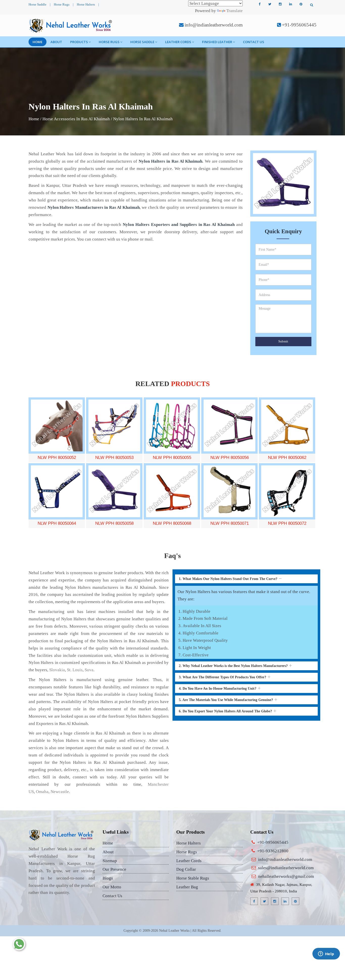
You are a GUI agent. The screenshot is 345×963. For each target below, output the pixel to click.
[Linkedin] (290, 4)
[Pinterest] (301, 4)
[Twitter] (270, 4)
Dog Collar (186, 869)
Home (37, 42)
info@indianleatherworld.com (214, 24)
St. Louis (75, 669)
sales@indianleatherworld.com (286, 867)
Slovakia (57, 669)
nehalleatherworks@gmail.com (286, 876)
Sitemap (110, 860)
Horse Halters (86, 4)
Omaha (42, 791)
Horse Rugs (61, 4)
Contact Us (253, 42)
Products (79, 42)
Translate (234, 10)
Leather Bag (187, 887)
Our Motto (112, 887)
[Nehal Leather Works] (71, 25)
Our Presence (114, 869)
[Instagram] (280, 4)
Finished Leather (217, 42)
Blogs (108, 878)
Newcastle (60, 791)
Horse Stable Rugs (192, 878)
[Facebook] (259, 4)
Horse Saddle (37, 4)
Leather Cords (178, 42)
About (56, 42)
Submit (283, 341)
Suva (89, 669)
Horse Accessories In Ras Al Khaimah (76, 118)
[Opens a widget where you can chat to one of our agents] (326, 954)
